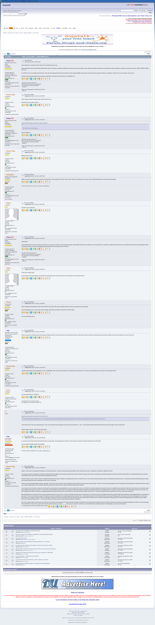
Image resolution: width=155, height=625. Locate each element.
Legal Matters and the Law (28, 550)
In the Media (25, 554)
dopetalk (6, 5)
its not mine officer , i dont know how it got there (27, 556)
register (19, 10)
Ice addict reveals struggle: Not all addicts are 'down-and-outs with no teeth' (34, 545)
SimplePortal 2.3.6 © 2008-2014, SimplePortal (77, 622)
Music (24, 564)
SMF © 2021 (77, 611)
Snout (8, 390)
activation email (14, 12)
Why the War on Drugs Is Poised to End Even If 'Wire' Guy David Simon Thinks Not (36, 549)
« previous (146, 51)
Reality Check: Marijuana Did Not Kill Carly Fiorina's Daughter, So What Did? (34, 552)
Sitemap (79, 613)
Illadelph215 (10, 174)
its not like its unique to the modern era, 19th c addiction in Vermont (32, 559)
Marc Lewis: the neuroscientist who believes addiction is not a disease (33, 541)
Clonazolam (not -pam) (21, 538)
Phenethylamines (26, 546)
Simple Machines (83, 611)
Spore (21, 554)
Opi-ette (121, 546)
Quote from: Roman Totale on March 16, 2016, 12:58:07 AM (34, 416)
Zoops (8, 60)
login (15, 10)
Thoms (8, 302)
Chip (7, 436)
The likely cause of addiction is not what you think (28, 530)
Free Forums (74, 613)
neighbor (121, 539)
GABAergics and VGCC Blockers (29, 539)
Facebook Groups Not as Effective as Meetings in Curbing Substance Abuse (34, 534)
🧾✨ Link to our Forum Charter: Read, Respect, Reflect (138, 18)
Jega (7, 330)
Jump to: (134, 520)
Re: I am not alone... (29, 94)
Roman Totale (10, 94)
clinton (21, 557)
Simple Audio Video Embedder (78, 612)
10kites (8, 203)
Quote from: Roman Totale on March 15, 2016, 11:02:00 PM (34, 123)
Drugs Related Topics (26, 532)
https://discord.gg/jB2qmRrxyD (89, 49)
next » (150, 51)
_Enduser (121, 550)
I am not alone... (28, 60)
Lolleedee (121, 543)
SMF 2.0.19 (71, 611)
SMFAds (68, 613)
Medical (24, 543)
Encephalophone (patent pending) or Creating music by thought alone (33, 563)
